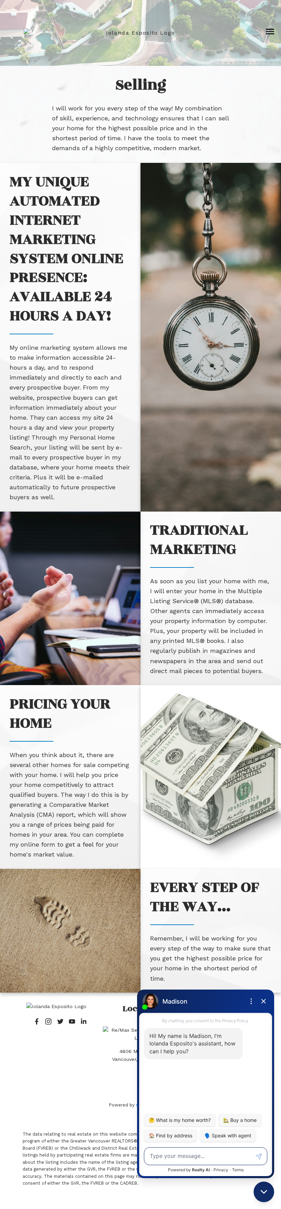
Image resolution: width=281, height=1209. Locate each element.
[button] (37, 1021)
